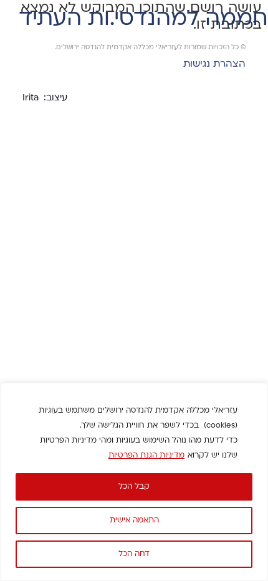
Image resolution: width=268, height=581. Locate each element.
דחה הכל (134, 554)
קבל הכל (134, 487)
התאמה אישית (134, 520)
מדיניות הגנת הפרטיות (146, 455)
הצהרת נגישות (214, 64)
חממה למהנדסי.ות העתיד (143, 20)
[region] (134, 482)
